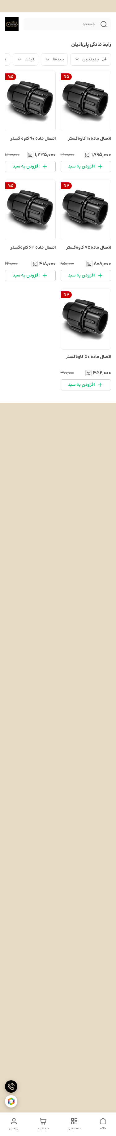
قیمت (29, 59)
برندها (58, 59)
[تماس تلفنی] (11, 1086)
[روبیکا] (11, 1101)
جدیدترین (90, 59)
